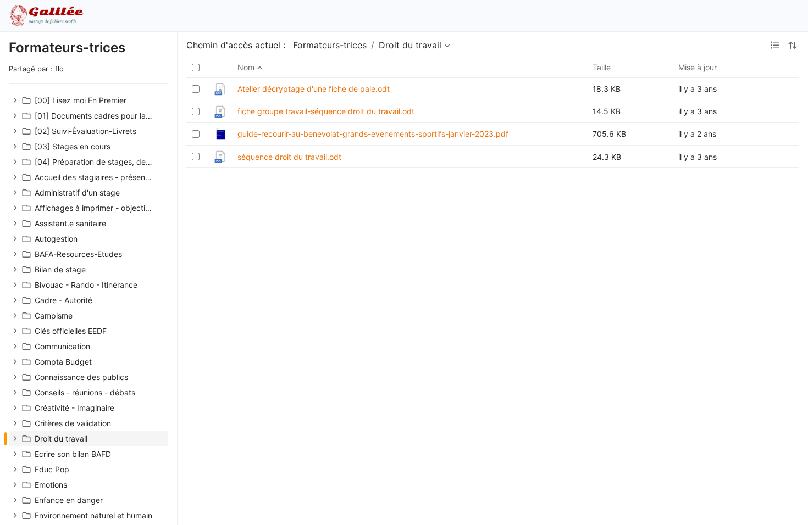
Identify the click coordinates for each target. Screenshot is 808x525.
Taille (602, 67)
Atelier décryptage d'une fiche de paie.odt (313, 88)
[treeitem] (88, 100)
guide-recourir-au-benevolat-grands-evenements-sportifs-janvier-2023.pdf (372, 133)
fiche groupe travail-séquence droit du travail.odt (325, 111)
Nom (245, 67)
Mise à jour (697, 67)
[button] (15, 100)
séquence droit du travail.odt (289, 156)
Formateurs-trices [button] (330, 45)
